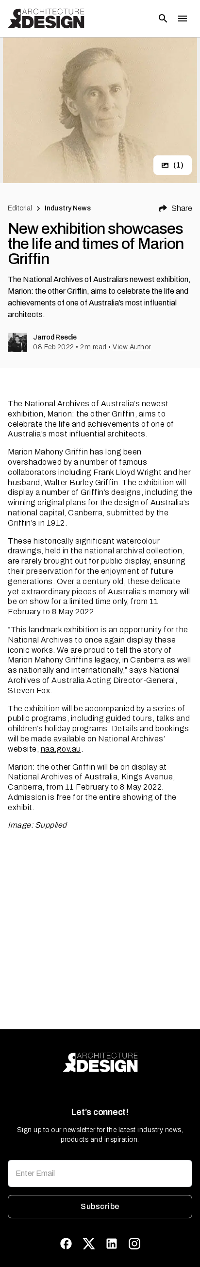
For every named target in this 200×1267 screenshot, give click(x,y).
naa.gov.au (61, 749)
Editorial (20, 208)
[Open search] (163, 18)
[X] (89, 1243)
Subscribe (100, 1206)
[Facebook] (66, 1243)
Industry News (68, 208)
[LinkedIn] (111, 1243)
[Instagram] (134, 1243)
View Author (132, 347)
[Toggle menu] (182, 18)
